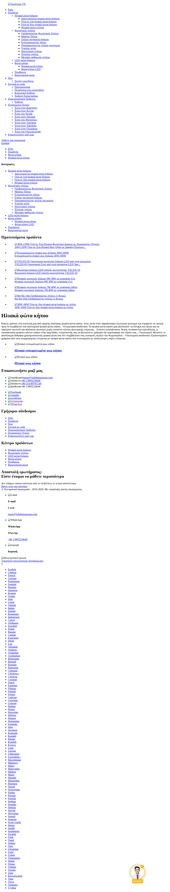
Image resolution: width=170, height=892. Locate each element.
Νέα (10, 78)
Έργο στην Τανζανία (25, 122)
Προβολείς (20, 72)
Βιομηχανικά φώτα (25, 75)
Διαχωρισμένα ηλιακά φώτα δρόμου (40, 18)
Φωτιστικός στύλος (25, 30)
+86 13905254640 (30, 380)
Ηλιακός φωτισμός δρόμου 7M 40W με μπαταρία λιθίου (45, 290)
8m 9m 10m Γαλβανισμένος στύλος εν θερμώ (39, 298)
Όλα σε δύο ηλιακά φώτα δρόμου (39, 24)
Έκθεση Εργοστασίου (26, 96)
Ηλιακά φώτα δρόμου (26, 15)
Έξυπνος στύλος (30, 54)
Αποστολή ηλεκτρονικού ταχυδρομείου (22, 560)
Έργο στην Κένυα (24, 110)
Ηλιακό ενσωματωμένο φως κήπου (38, 350)
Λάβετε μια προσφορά (13, 140)
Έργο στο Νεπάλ (24, 113)
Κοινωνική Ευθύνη (25, 93)
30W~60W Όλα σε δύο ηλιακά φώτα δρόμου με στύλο (44, 307)
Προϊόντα (13, 12)
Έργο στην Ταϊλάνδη (26, 125)
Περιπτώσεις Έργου (18, 104)
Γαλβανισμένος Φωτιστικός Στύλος (40, 33)
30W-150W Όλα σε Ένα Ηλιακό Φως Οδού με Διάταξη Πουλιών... (50, 247)
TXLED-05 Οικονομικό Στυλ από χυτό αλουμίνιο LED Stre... (47, 264)
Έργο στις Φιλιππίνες (26, 119)
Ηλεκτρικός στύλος (31, 51)
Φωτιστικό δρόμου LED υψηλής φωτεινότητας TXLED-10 (46, 273)
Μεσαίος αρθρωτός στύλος (35, 57)
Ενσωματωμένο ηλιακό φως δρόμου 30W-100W (40, 255)
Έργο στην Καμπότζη (26, 107)
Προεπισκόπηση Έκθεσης (22, 99)
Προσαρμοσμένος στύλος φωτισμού (40, 45)
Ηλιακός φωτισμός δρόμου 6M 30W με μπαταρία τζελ (44, 281)
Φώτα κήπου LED (31, 69)
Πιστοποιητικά (22, 87)
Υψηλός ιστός (28, 48)
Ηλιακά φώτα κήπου (32, 66)
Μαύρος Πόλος (29, 36)
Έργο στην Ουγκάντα (26, 128)
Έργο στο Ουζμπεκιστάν (28, 131)
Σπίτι (10, 9)
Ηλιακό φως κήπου (28, 363)
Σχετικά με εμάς (16, 84)
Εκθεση (19, 101)
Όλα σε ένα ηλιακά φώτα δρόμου (39, 21)
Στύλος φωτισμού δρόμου (35, 39)
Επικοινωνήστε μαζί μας (21, 134)
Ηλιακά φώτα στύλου (32, 27)
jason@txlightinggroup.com (38, 377)
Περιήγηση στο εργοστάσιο (29, 90)
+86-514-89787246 (31, 383)
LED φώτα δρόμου (25, 60)
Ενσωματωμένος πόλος (33, 42)
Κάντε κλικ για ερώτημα (14, 486)
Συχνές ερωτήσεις (24, 81)
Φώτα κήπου (21, 63)
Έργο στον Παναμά (25, 116)
